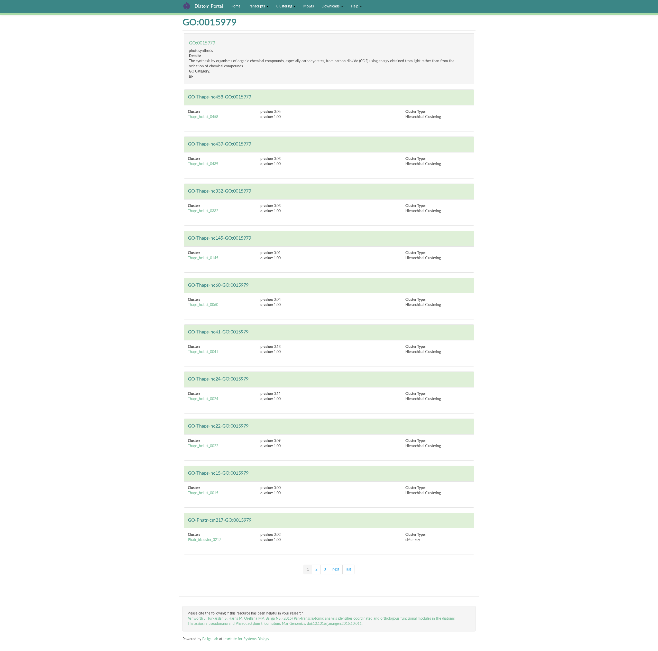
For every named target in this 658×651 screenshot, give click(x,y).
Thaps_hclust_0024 (203, 399)
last (348, 569)
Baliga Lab (210, 639)
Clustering (284, 6)
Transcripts (257, 6)
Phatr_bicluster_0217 (204, 540)
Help (355, 6)
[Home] (188, 6)
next (335, 569)
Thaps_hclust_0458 (203, 117)
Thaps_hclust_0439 (203, 164)
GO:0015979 (202, 43)
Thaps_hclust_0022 (203, 446)
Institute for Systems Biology (246, 639)
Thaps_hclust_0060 (203, 305)
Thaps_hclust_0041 (203, 352)
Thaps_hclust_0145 (203, 258)
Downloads (331, 6)
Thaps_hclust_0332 (203, 211)
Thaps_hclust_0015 (203, 493)
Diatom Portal (209, 6)
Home (235, 6)
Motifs (308, 6)
